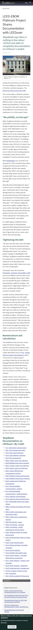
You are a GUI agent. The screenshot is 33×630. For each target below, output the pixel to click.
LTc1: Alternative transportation (15, 448)
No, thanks (12, 627)
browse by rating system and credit (14, 91)
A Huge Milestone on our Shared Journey (14, 611)
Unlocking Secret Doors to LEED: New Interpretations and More (15, 601)
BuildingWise (11, 161)
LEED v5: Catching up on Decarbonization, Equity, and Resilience (16, 606)
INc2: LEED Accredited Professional (17, 576)
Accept (4, 627)
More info (4, 622)
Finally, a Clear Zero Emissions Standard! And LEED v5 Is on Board (14, 591)
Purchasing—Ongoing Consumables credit (16, 273)
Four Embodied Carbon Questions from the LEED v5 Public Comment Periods (16, 596)
